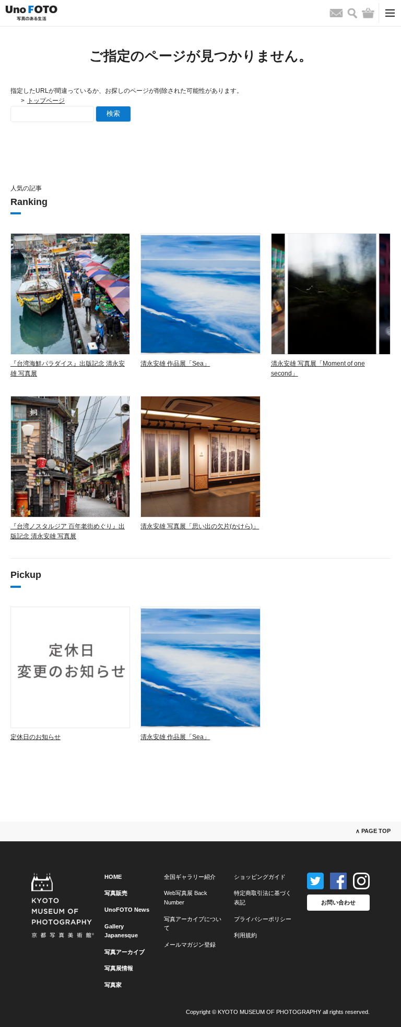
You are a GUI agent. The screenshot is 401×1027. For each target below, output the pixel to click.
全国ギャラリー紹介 (190, 877)
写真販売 (115, 893)
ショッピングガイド (260, 877)
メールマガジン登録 (190, 944)
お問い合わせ (338, 902)
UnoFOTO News (126, 910)
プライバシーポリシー (262, 919)
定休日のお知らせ (35, 737)
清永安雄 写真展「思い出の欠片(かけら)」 (199, 526)
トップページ (46, 100)
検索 (113, 113)
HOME (113, 877)
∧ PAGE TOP (373, 831)
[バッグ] (368, 13)
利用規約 (245, 935)
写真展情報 (118, 968)
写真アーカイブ (124, 952)
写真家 (113, 985)
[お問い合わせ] (336, 13)
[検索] (352, 13)
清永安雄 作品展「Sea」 (175, 363)
